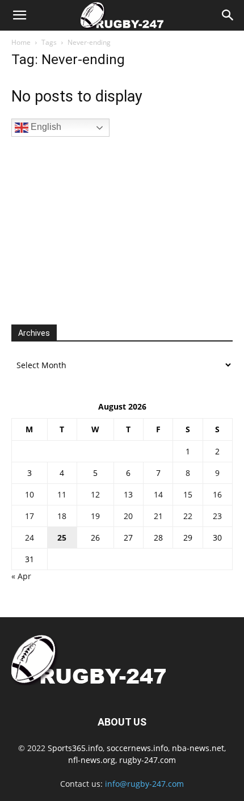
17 (29, 516)
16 (217, 494)
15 (187, 494)
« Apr (21, 576)
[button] (19, 15)
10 (29, 494)
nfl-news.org (91, 759)
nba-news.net (198, 748)
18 (61, 516)
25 (61, 537)
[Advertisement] (96, 229)
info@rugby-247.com (144, 783)
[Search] (228, 15)
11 (61, 494)
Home (21, 42)
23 (217, 516)
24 (29, 537)
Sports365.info (75, 748)
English (44, 127)
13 (128, 494)
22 (187, 516)
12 (95, 494)
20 (128, 516)
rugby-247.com (147, 759)
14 (158, 494)
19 (95, 516)
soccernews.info (137, 748)
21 (158, 516)
